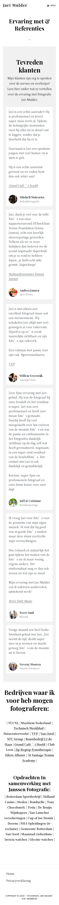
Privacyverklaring (18, 880)
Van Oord (47, 733)
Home (10, 873)
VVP (35, 733)
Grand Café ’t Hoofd (29, 744)
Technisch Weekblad (29, 728)
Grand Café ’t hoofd (23, 185)
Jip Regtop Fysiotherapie (33, 749)
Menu (53, 5)
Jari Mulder (15, 5)
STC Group (15, 739)
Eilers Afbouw (15, 755)
